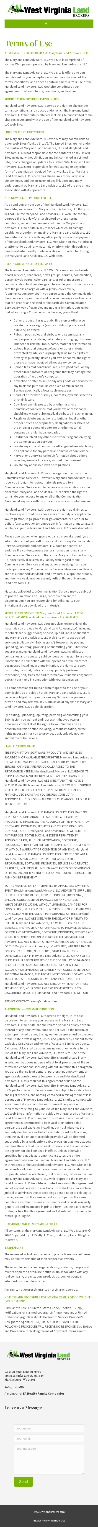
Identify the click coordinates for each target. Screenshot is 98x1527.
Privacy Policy (41, 1520)
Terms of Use (58, 1520)
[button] (23, 1482)
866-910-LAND (14, 1387)
